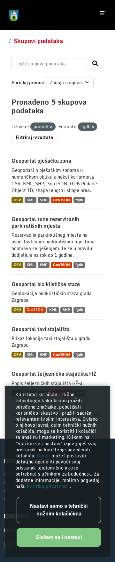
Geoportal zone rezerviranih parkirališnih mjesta (45, 222)
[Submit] (95, 63)
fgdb (79, 200)
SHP (43, 200)
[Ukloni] (51, 127)
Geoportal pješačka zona (41, 161)
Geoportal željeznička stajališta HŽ (54, 374)
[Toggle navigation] (102, 13)
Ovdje (44, 455)
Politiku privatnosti (48, 486)
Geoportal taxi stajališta (41, 329)
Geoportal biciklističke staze (46, 284)
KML (30, 200)
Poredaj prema (27, 82)
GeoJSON (61, 200)
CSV (17, 200)
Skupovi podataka (38, 40)
